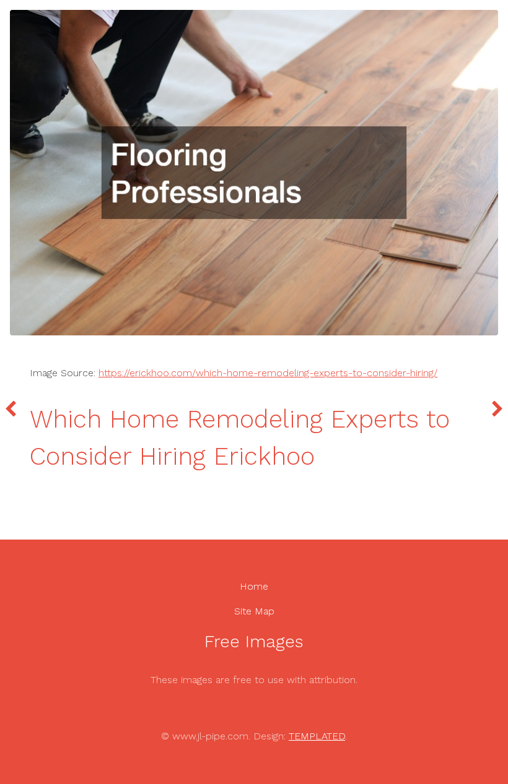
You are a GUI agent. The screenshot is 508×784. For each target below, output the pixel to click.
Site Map (254, 611)
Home (254, 586)
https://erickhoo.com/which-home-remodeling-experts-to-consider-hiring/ (268, 373)
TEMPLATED (317, 736)
